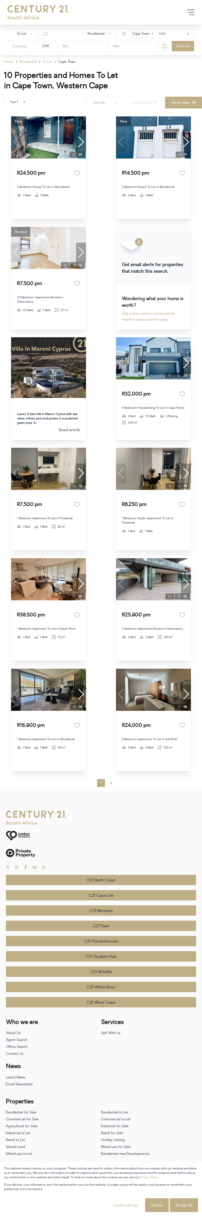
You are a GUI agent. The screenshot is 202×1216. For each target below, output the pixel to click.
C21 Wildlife (101, 972)
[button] (152, 34)
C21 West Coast (101, 1002)
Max (116, 46)
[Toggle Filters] (164, 46)
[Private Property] (101, 853)
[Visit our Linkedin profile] (35, 867)
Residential (28, 61)
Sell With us (110, 1033)
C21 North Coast (101, 880)
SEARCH (183, 46)
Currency (19, 46)
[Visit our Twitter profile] (8, 867)
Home (9, 61)
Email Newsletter (19, 1084)
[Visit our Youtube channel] (44, 867)
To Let (47, 61)
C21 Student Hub (101, 956)
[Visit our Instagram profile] (17, 867)
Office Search (17, 1046)
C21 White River (101, 987)
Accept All (184, 1205)
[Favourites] (77, 173)
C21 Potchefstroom (101, 941)
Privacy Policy (149, 1177)
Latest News (15, 1077)
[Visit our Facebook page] (26, 867)
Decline (157, 1205)
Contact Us (15, 1053)
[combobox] (179, 34)
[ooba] (101, 836)
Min (65, 46)
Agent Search (16, 1039)
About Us (13, 1033)
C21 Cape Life (101, 895)
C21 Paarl (101, 926)
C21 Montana (101, 910)
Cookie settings (126, 1205)
